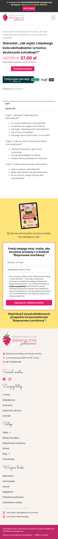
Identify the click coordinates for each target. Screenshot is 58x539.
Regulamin (8, 491)
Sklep (5, 432)
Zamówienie (9, 481)
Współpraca (9, 400)
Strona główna (9, 31)
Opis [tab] (7, 103)
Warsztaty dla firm (12, 410)
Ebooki (6, 448)
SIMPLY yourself (41, 535)
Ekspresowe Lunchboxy (14, 443)
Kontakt (7, 415)
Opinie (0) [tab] (10, 108)
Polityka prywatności (13, 497)
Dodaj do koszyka (23, 68)
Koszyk (6, 486)
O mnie (6, 394)
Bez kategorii (22, 31)
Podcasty (7, 405)
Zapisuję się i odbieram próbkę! (29, 302)
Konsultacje (8, 459)
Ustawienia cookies (12, 502)
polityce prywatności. (17, 286)
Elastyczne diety (11, 437)
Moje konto (8, 475)
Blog (5, 453)
